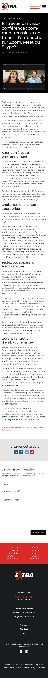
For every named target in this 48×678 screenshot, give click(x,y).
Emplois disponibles (34, 7)
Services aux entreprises (24, 612)
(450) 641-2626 (24, 592)
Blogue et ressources (24, 616)
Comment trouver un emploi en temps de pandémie (34, 553)
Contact (24, 629)
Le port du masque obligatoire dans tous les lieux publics (12, 553)
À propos (24, 625)
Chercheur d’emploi (24, 608)
